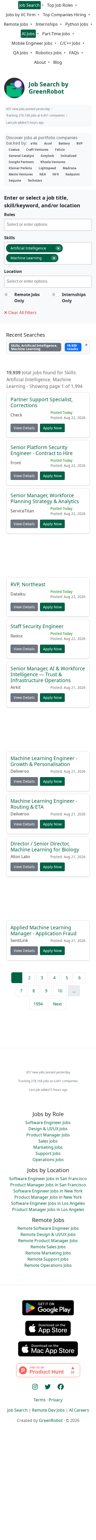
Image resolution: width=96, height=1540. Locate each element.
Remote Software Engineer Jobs (48, 1228)
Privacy (55, 1400)
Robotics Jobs (49, 53)
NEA (42, 174)
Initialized (69, 156)
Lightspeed (47, 168)
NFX (55, 174)
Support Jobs (48, 1153)
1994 (38, 1004)
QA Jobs (20, 53)
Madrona (69, 168)
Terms (40, 1400)
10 (60, 991)
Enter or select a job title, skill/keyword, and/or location (42, 201)
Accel (48, 143)
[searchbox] (49, 225)
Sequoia (15, 180)
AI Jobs (28, 34)
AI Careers (79, 1410)
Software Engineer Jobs (48, 1122)
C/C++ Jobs (70, 43)
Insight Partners (21, 162)
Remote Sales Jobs (48, 1247)
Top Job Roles (60, 5)
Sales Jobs (48, 1141)
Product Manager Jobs (48, 1135)
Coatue (14, 149)
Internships (47, 24)
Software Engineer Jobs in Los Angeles (48, 1203)
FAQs (74, 53)
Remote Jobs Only (27, 298)
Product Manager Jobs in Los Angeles (48, 1209)
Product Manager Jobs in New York (48, 1197)
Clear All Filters (22, 312)
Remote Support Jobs (48, 1259)
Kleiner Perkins (20, 168)
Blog (57, 62)
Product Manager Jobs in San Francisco (48, 1185)
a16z (33, 143)
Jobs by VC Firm (21, 14)
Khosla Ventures (52, 162)
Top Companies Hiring (64, 14)
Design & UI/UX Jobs (48, 1129)
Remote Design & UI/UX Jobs (48, 1234)
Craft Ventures (37, 149)
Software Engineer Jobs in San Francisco (48, 1178)
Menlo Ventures (21, 174)
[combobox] (48, 225)
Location (13, 271)
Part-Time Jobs (56, 34)
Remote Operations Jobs (48, 1265)
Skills (9, 238)
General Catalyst (21, 156)
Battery (64, 143)
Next (57, 1004)
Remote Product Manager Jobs (48, 1240)
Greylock (47, 156)
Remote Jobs (16, 24)
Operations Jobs (48, 1159)
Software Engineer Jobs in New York (48, 1191)
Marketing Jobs (48, 1147)
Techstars (35, 180)
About (40, 62)
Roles (9, 214)
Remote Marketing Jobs (48, 1253)
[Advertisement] (48, 557)
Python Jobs (76, 24)
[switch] (8, 294)
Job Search (29, 5)
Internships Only (74, 298)
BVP (80, 143)
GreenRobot (51, 1420)
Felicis (60, 149)
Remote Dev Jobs (48, 1410)
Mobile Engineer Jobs (32, 43)
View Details (24, 427)
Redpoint (73, 174)
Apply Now (52, 427)
